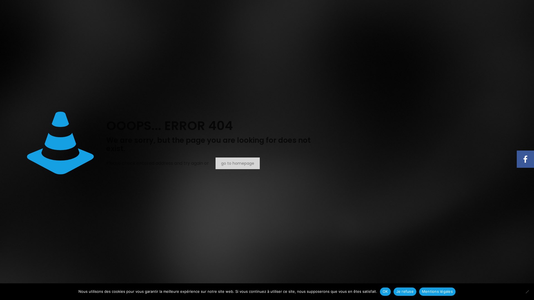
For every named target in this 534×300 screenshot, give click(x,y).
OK (385, 291)
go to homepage (237, 163)
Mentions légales (437, 291)
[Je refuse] (527, 291)
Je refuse (405, 291)
